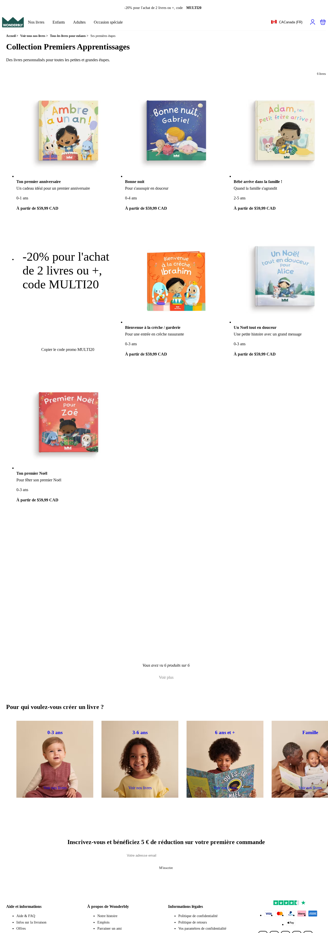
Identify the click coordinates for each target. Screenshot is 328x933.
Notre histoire (107, 916)
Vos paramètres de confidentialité (202, 928)
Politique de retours (192, 922)
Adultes (79, 22)
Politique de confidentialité (198, 916)
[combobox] (286, 22)
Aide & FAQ (25, 916)
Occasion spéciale (108, 22)
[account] (313, 22)
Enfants (59, 22)
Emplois (103, 922)
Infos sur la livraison (31, 922)
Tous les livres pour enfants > (69, 36)
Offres (21, 928)
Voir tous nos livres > (34, 36)
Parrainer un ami (109, 928)
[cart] (323, 22)
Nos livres (36, 22)
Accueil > (12, 36)
